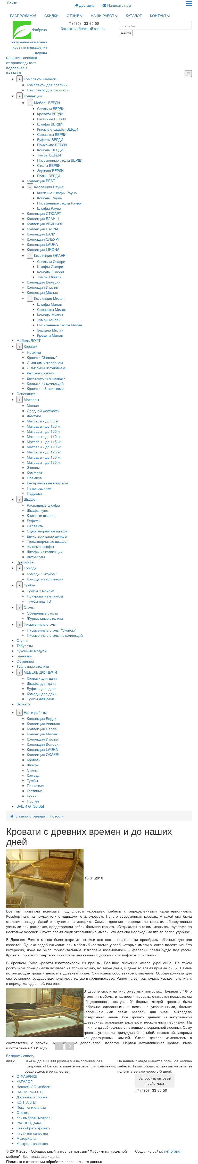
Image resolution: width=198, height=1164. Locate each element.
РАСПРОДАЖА (29, 1122)
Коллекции (33, 95)
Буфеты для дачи (41, 688)
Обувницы (25, 661)
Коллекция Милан (49, 298)
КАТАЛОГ (134, 15)
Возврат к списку (20, 1055)
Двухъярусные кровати (46, 378)
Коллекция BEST (41, 180)
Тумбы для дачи (40, 698)
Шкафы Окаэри (50, 266)
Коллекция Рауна (48, 186)
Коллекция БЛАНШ (43, 218)
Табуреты (24, 645)
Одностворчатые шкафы (47, 530)
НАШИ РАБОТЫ (104, 15)
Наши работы (35, 712)
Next (69, 1046)
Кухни (32, 795)
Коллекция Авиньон (43, 723)
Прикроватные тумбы (45, 596)
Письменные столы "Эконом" (51, 630)
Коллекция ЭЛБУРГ (43, 239)
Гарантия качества (32, 1133)
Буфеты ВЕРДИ (50, 139)
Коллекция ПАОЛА (42, 228)
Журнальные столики (45, 618)
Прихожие (25, 561)
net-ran (172, 1151)
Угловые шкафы (40, 546)
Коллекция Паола (42, 728)
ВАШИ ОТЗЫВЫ (30, 806)
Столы (29, 607)
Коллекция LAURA (42, 244)
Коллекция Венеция (44, 282)
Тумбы (29, 584)
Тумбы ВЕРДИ (49, 155)
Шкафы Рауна (49, 208)
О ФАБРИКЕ (26, 1076)
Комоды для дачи (41, 693)
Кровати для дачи (42, 678)
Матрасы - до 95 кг (43, 420)
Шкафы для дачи (41, 683)
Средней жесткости (43, 410)
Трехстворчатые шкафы (47, 541)
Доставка (86, 5)
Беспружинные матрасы (47, 482)
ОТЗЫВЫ (74, 15)
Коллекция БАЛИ (41, 234)
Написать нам (118, 5)
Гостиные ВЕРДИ (51, 118)
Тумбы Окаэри (49, 276)
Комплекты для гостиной (48, 89)
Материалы (26, 1138)
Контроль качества (32, 1143)
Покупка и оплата (31, 1107)
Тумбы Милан (49, 319)
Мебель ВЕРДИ (47, 102)
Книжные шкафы (41, 515)
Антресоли (36, 556)
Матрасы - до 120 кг (44, 446)
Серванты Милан (51, 309)
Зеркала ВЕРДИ (50, 170)
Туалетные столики (32, 666)
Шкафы (30, 499)
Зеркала (23, 703)
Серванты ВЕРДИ (52, 134)
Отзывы (22, 1112)
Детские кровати (40, 372)
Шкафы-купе (37, 510)
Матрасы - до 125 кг (44, 451)
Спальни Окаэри (51, 261)
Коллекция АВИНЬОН (45, 223)
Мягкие (33, 405)
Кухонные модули (31, 650)
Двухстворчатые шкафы (47, 536)
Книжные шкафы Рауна (57, 192)
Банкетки (24, 655)
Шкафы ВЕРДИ (49, 124)
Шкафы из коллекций (45, 551)
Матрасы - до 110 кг (44, 436)
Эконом (33, 467)
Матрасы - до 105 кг (44, 431)
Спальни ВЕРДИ (50, 108)
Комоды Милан (50, 314)
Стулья (22, 640)
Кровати (30, 346)
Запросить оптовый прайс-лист (154, 1080)
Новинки (34, 352)
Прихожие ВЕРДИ (52, 144)
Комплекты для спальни (47, 84)
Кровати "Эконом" (42, 357)
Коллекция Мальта (42, 292)
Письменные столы (40, 624)
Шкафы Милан (49, 304)
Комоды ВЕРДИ (50, 149)
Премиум (35, 477)
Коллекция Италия (42, 287)
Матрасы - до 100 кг (44, 426)
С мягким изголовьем (45, 362)
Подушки (34, 493)
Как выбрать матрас (33, 1117)
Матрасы (31, 399)
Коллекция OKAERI (50, 255)
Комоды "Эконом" (42, 573)
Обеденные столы (42, 613)
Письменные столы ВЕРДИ (59, 160)
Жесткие (34, 415)
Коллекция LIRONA (43, 249)
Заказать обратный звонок (83, 28)
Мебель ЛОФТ (28, 340)
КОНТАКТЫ (160, 15)
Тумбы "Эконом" (40, 590)
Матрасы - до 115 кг (44, 441)
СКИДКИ (51, 15)
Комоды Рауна (49, 197)
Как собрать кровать (33, 1127)
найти (126, 32)
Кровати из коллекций (45, 383)
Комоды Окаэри (50, 271)
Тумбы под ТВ (39, 601)
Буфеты (33, 520)
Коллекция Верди (41, 718)
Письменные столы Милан (59, 324)
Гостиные (35, 790)
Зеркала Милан (50, 330)
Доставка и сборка (31, 1096)
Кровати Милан (50, 335)
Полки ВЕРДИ (48, 175)
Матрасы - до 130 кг (44, 457)
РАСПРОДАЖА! (23, 15)
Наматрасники (39, 488)
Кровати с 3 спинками (45, 388)
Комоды (30, 567)
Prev (59, 1046)
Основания (25, 393)
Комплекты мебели (40, 78)
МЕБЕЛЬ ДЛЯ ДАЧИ (40, 672)
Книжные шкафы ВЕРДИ (57, 129)
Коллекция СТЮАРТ (44, 213)
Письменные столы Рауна (59, 203)
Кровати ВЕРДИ (50, 113)
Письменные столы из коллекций (55, 635)
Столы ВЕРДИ (49, 165)
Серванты (35, 525)
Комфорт (34, 472)
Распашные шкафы (43, 505)
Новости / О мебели (33, 1086)
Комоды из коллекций (45, 578)
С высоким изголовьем (46, 367)
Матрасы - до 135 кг (44, 462)
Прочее (33, 801)
